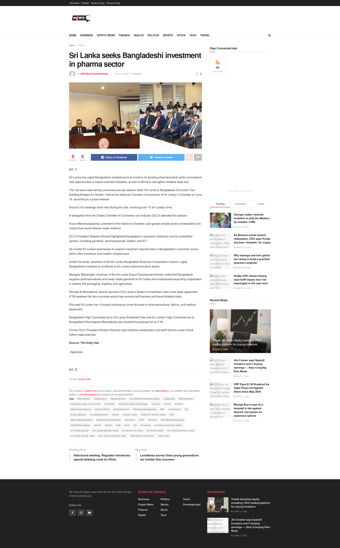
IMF (162, 409)
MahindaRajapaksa (82, 419)
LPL (172, 414)
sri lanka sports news (83, 435)
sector (97, 425)
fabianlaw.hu (162, 390)
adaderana (100, 398)
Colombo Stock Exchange (133, 403)
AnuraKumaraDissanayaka (145, 398)
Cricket (179, 403)
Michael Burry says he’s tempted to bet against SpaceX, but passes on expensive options (248, 410)
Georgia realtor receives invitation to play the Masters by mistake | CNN (252, 218)
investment (175, 409)
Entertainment (121, 409)
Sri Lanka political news (180, 430)
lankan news (130, 414)
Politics (153, 35)
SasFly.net (91, 390)
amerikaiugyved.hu (90, 394)
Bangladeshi (186, 398)
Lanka (115, 414)
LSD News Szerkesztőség (94, 73)
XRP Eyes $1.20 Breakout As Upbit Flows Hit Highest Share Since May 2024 (251, 387)
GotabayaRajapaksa (145, 409)
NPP (141, 419)
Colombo (110, 403)
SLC (127, 425)
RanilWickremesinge (172, 419)
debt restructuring (81, 409)
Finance (124, 35)
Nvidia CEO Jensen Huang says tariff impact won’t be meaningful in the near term (251, 279)
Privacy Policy (97, 2)
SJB (118, 425)
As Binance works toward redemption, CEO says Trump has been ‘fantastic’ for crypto (252, 238)
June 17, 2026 (221, 349)
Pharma (152, 419)
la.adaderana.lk (99, 414)
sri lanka (146, 425)
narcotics (130, 419)
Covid (167, 403)
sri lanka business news (168, 425)
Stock (181, 35)
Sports (168, 35)
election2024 (102, 409)
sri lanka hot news (132, 430)
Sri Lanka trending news (112, 435)
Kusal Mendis (78, 414)
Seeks (108, 425)
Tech (192, 35)
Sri (135, 425)
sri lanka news (155, 430)
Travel (205, 35)
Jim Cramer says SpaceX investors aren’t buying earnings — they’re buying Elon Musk (250, 365)
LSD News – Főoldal (79, 2)
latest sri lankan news (153, 414)
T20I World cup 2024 (142, 435)
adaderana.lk (118, 398)
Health (139, 35)
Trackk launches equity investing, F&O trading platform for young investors (236, 342)
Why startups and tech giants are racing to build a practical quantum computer (252, 259)
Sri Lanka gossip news (105, 430)
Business (86, 35)
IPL (187, 409)
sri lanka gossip (80, 430)
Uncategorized (191, 504)
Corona (156, 403)
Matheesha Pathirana (109, 419)
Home (72, 35)
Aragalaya (169, 398)
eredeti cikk (84, 379)
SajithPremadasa (80, 425)
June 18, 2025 (121, 73)
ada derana (83, 398)
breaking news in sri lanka (86, 403)
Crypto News (106, 35)
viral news (163, 435)
